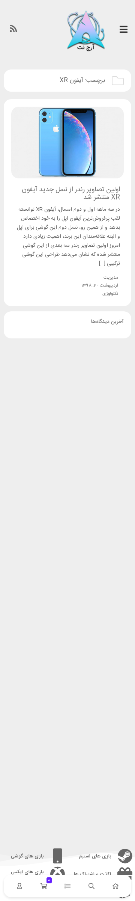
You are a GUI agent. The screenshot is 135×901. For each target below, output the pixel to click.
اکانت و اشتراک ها (92, 874)
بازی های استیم (95, 856)
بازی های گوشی (27, 856)
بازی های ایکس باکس (27, 874)
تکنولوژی (110, 293)
